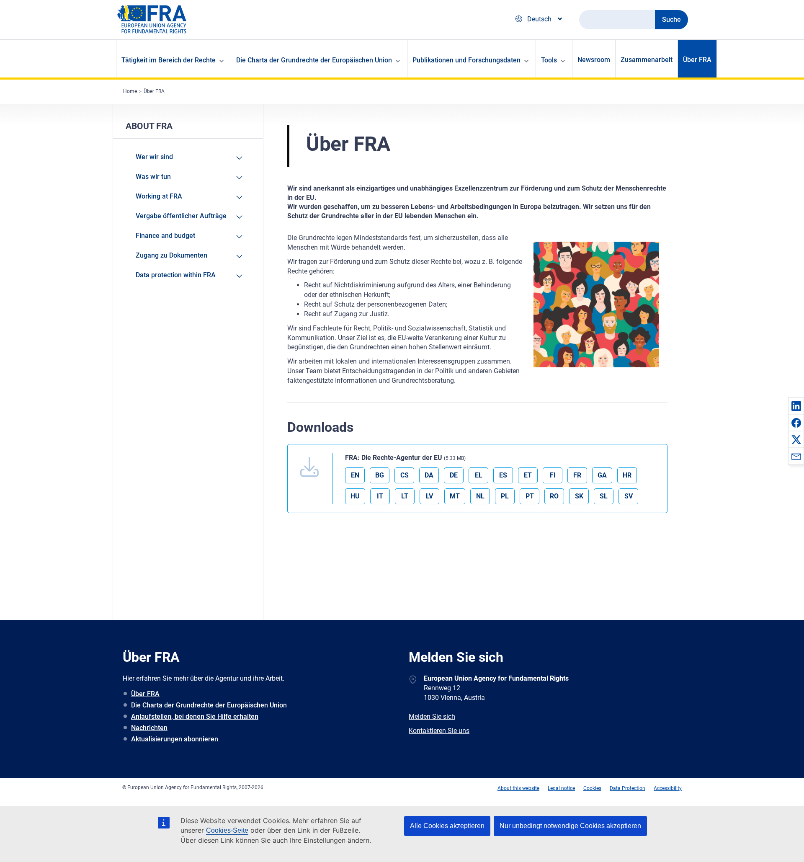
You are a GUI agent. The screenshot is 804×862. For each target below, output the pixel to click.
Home (130, 91)
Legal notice (561, 788)
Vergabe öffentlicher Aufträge (181, 216)
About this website (518, 788)
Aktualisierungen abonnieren (174, 739)
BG (379, 475)
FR (577, 475)
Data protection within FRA (176, 275)
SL (604, 496)
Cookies (592, 788)
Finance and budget (165, 236)
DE (454, 475)
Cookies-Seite (227, 830)
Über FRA (697, 60)
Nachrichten (149, 728)
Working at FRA (159, 196)
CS (404, 475)
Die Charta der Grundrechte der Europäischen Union (209, 705)
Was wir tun (153, 177)
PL (505, 496)
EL (478, 475)
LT (404, 496)
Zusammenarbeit (647, 60)
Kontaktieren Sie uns (439, 731)
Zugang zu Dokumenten (171, 255)
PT (530, 496)
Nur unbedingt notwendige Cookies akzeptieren (570, 825)
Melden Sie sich (432, 716)
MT (455, 496)
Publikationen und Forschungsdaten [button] (466, 60)
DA (429, 475)
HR (627, 475)
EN (355, 475)
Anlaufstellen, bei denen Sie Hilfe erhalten (194, 716)
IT (380, 496)
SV (628, 496)
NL (480, 496)
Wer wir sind (154, 157)
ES (503, 475)
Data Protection (627, 788)
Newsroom (593, 60)
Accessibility (668, 788)
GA (602, 475)
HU (355, 496)
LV (429, 496)
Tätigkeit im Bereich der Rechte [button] (168, 60)
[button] (796, 405)
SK (579, 496)
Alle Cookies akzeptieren (447, 825)
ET (528, 475)
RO (554, 496)
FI (553, 475)
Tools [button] (549, 60)
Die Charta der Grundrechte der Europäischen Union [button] (314, 60)
